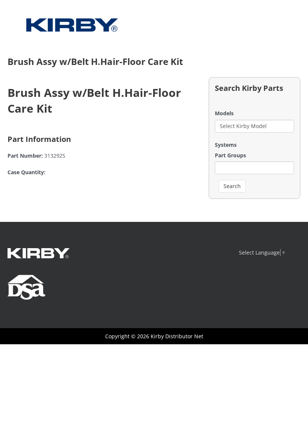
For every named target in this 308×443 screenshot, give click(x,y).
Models (224, 113)
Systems (226, 144)
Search (232, 186)
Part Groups (230, 155)
